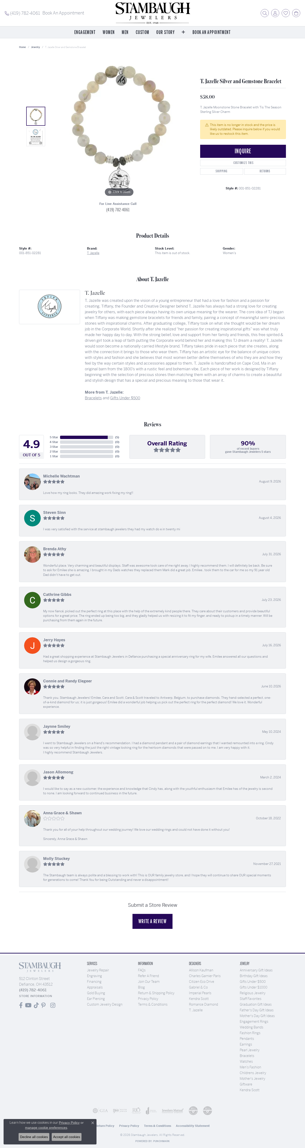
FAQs (142, 970)
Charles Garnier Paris (205, 976)
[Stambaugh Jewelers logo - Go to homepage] (152, 13)
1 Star (54, 456)
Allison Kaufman (201, 970)
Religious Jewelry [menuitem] (252, 993)
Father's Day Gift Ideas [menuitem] (257, 1010)
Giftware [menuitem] (246, 1084)
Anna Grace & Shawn (62, 812)
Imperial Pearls (200, 993)
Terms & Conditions (153, 1004)
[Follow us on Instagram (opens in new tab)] (52, 1005)
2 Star (54, 451)
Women (109, 32)
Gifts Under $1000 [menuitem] (253, 987)
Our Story (165, 32)
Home (22, 47)
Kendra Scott (199, 999)
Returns (265, 171)
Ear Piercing (96, 999)
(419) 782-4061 (118, 210)
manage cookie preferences (46, 1127)
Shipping (221, 171)
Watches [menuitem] (246, 1061)
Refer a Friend (148, 976)
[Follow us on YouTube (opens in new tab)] (28, 1005)
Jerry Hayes (54, 639)
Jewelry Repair (98, 970)
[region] (119, 126)
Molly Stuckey (56, 858)
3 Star (54, 447)
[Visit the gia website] (100, 1110)
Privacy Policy (148, 999)
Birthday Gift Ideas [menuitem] (254, 976)
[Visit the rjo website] (136, 1110)
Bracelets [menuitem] (247, 1056)
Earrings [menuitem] (246, 1044)
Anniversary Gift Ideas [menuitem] (256, 970)
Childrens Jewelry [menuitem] (253, 1073)
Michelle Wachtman (61, 476)
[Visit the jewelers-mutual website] (173, 1110)
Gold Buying (96, 993)
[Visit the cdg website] (193, 1110)
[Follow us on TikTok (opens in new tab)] (36, 1005)
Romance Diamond (203, 1004)
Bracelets (93, 398)
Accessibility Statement (193, 1126)
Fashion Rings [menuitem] (250, 1033)
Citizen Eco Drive (201, 981)
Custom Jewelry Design (104, 1004)
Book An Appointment (212, 32)
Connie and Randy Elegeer (67, 681)
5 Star (54, 437)
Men (125, 32)
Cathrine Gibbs (57, 594)
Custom (142, 32)
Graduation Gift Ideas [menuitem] (256, 1004)
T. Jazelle (93, 253)
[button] (265, 13)
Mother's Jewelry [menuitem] (252, 1078)
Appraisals (95, 987)
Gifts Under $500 (125, 398)
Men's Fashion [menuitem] (250, 1067)
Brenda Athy (54, 548)
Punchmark (161, 1141)
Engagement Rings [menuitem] (254, 1021)
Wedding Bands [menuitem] (251, 1027)
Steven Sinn (54, 512)
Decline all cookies (34, 1137)
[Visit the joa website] (151, 1110)
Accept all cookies (66, 1137)
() (117, 437)
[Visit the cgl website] (207, 1110)
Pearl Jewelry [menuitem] (249, 1050)
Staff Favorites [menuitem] (250, 999)
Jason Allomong (58, 772)
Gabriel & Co (198, 987)
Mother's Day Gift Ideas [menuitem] (257, 1016)
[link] (22, 13)
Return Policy (105, 1126)
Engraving (94, 976)
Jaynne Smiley (56, 726)
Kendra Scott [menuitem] (249, 1090)
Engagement (85, 32)
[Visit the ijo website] (120, 1110)
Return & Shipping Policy (156, 993)
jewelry (35, 47)
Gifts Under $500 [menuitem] (253, 981)
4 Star (54, 442)
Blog (141, 987)
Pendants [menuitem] (247, 1039)
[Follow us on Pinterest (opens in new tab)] (43, 1005)
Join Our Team (149, 981)
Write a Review (152, 921)
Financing (94, 981)
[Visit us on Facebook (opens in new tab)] (21, 1005)
